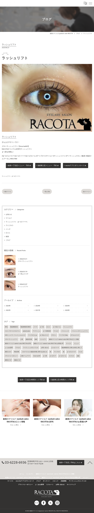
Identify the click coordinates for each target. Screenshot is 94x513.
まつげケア (53, 356)
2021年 (37, 310)
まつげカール (62, 356)
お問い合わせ (45, 347)
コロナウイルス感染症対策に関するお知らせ (34, 352)
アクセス (17, 347)
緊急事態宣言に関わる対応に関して (72, 347)
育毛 (6, 327)
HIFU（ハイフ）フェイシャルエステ (15, 335)
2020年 (67, 310)
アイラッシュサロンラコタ (30, 347)
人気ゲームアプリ (25, 356)
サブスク (71, 356)
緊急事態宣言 (14, 327)
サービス (68, 343)
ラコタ (80, 352)
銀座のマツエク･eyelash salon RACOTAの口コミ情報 (64, 339)
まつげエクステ (71, 352)
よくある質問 (9, 347)
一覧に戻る (47, 191)
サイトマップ (71, 484)
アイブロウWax (63, 335)
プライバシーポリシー (11, 356)
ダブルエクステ (74, 335)
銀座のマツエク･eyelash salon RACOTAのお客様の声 (48, 343)
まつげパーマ (55, 347)
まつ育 (45, 356)
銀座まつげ (8, 360)
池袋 (78, 356)
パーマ (35, 327)
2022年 (8, 310)
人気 (21, 339)
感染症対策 (29, 339)
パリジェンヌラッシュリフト (80, 331)
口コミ (8, 233)
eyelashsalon (26, 331)
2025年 (8, 306)
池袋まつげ (17, 360)
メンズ (8, 229)
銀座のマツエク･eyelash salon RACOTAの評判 (18, 343)
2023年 (67, 306)
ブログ (8, 240)
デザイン (53, 335)
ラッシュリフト (67, 327)
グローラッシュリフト (11, 339)
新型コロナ (8, 352)
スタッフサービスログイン (12, 331)
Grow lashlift (36, 356)
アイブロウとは (32, 335)
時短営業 (16, 352)
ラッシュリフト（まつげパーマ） (11, 176)
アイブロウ (9, 225)
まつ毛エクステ (44, 335)
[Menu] (90, 3)
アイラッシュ (36, 331)
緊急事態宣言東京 (26, 327)
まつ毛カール (57, 327)
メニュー (76, 343)
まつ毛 (42, 327)
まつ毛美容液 (47, 331)
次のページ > (86, 191)
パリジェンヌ (65, 331)
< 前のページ (7, 191)
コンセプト (43, 339)
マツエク (9, 218)
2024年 (37, 306)
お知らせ (9, 214)
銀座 (7, 236)
